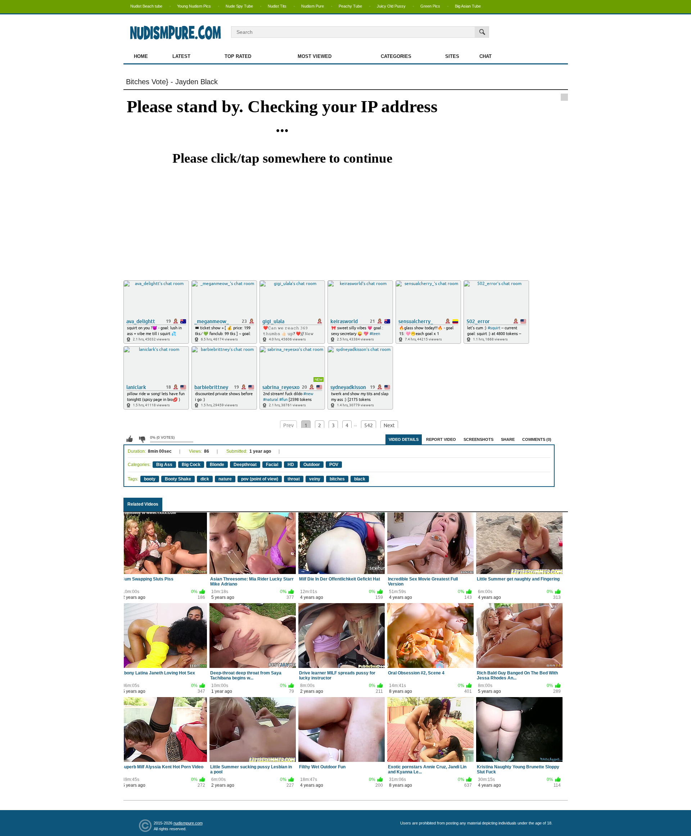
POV (333, 464)
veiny (314, 479)
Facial (272, 464)
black (359, 479)
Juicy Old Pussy (391, 6)
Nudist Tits (277, 6)
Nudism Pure (312, 6)
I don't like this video (142, 439)
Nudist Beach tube (146, 6)
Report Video (441, 439)
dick (204, 479)
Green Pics (430, 6)
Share (508, 439)
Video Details (404, 439)
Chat (485, 56)
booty (149, 479)
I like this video (129, 439)
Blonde (217, 464)
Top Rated (238, 56)
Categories (396, 56)
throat (294, 479)
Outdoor (311, 464)
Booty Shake (178, 479)
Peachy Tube (350, 6)
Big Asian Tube (468, 6)
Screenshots (478, 439)
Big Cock (191, 464)
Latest (181, 56)
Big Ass (164, 464)
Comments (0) (536, 439)
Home (141, 56)
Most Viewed (314, 56)
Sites (452, 56)
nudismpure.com (188, 823)
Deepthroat (245, 464)
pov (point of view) (259, 479)
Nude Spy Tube (239, 6)
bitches (337, 479)
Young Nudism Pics (194, 6)
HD (291, 464)
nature (225, 479)
